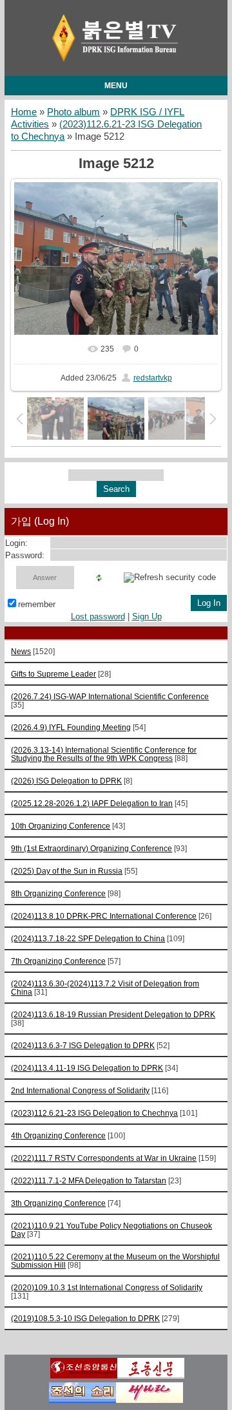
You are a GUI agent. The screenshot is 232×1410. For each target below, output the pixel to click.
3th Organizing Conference (58, 1203)
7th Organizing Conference (58, 961)
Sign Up (147, 616)
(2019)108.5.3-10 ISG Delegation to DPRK (85, 1318)
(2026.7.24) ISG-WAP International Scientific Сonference (110, 696)
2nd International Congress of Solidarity (80, 1090)
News (21, 651)
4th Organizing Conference (58, 1135)
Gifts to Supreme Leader (53, 674)
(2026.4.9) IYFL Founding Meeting (71, 727)
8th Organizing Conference (58, 893)
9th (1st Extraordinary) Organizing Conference (91, 848)
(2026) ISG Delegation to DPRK (66, 780)
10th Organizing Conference (60, 826)
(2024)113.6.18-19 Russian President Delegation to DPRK (113, 1014)
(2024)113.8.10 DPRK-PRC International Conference (104, 916)
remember (36, 604)
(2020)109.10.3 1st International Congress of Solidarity (106, 1287)
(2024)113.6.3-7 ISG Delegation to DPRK (83, 1045)
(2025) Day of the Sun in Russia (66, 871)
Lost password (98, 616)
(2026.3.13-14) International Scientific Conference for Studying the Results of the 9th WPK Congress (104, 754)
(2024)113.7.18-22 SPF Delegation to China (88, 938)
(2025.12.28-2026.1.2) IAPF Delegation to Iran (92, 803)
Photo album (73, 112)
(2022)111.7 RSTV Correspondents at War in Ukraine (104, 1158)
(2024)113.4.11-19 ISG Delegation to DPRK (87, 1068)
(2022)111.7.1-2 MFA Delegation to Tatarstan (88, 1180)
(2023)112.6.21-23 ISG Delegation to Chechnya (94, 1113)
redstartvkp (152, 377)
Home (24, 112)
